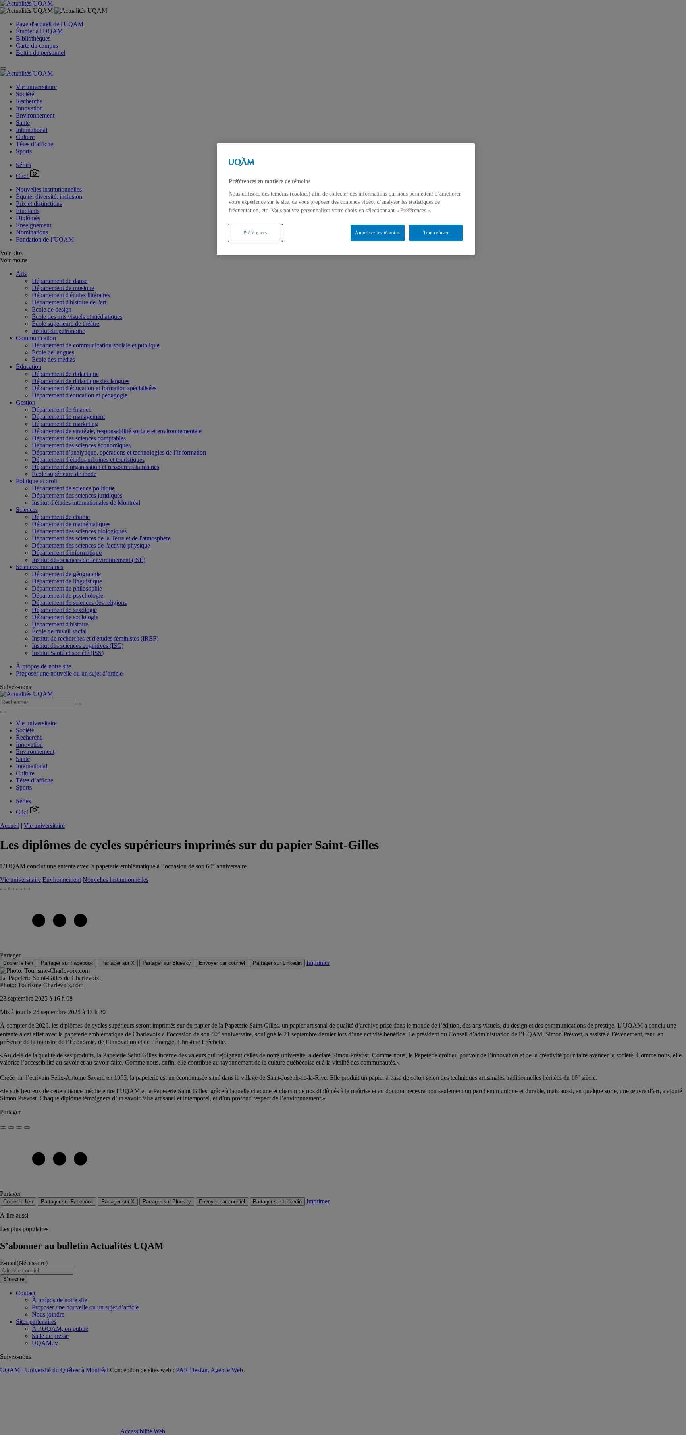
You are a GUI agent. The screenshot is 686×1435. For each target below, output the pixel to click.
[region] (346, 199)
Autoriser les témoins (377, 233)
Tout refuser (436, 233)
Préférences (255, 233)
